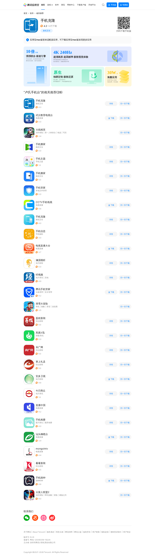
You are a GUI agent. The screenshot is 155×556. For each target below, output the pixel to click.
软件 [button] (32, 13)
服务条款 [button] (50, 532)
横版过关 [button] (63, 495)
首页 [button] (25, 13)
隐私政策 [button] (105, 532)
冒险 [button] (56, 495)
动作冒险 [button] (39, 132)
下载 (112, 118)
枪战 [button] (59, 132)
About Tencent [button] (39, 532)
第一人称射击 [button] (50, 132)
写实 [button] (65, 132)
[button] (31, 4)
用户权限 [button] (96, 532)
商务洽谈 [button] (59, 532)
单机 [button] (37, 306)
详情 (111, 104)
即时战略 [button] (48, 495)
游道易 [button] (55, 306)
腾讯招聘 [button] (68, 532)
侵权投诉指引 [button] (115, 532)
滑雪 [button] (48, 306)
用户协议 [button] (126, 532)
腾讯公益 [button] (77, 532)
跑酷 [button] (43, 306)
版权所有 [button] (87, 532)
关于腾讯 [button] (27, 532)
